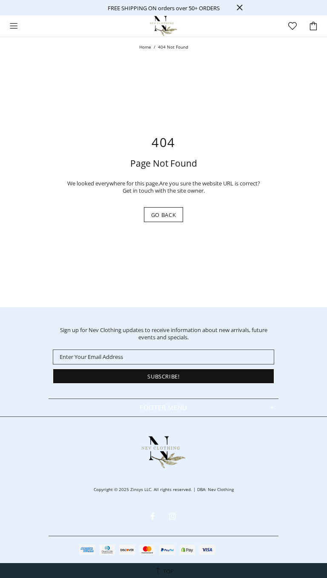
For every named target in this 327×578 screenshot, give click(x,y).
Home (145, 47)
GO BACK (163, 215)
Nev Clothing (163, 26)
